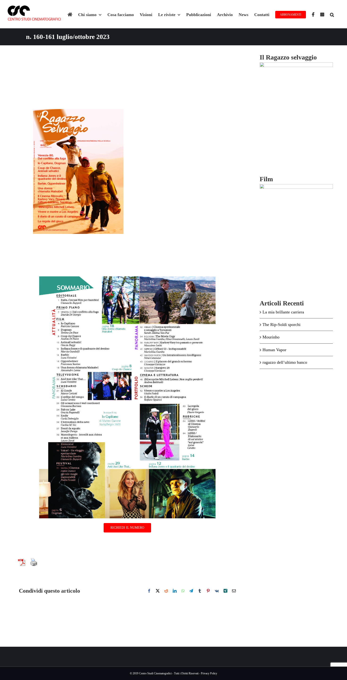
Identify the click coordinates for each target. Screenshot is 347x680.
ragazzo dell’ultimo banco (284, 362)
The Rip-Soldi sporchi (281, 324)
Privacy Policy (209, 673)
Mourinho (270, 337)
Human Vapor (274, 349)
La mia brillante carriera (283, 312)
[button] (332, 14)
